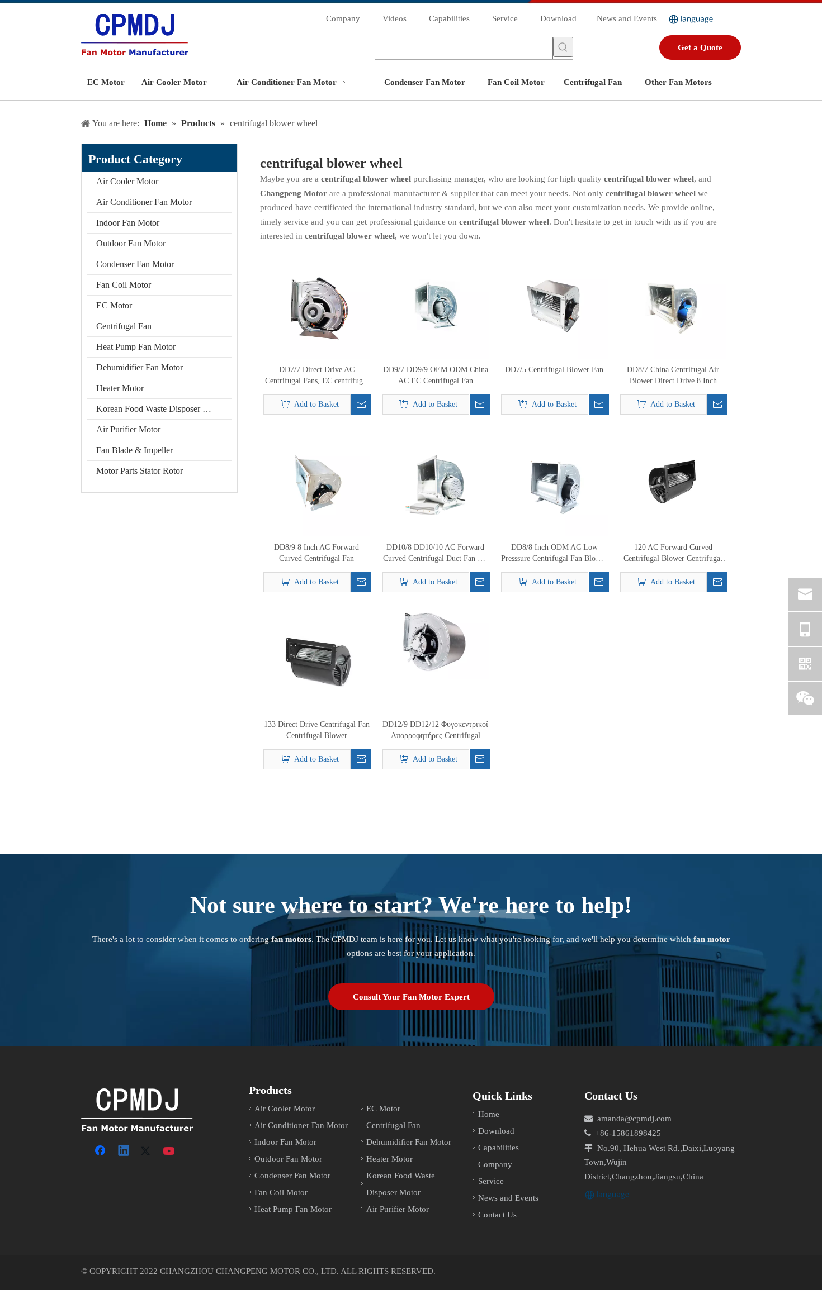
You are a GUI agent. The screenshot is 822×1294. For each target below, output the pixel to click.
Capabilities (449, 18)
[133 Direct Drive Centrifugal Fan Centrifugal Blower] (316, 659)
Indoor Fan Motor (127, 222)
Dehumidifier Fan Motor (139, 367)
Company (343, 18)
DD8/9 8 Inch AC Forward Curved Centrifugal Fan (316, 553)
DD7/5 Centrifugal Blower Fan (554, 369)
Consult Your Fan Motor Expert (411, 996)
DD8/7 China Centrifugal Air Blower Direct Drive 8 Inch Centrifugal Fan (673, 376)
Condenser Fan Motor (135, 264)
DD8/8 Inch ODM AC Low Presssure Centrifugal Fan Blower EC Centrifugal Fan (554, 553)
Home (488, 1114)
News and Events (627, 18)
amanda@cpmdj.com (634, 1118)
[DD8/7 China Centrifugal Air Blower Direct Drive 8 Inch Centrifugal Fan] (673, 305)
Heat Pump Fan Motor (136, 346)
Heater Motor (120, 388)
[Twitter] (147, 1151)
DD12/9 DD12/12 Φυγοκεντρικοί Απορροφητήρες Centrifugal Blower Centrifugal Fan (435, 730)
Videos (394, 18)
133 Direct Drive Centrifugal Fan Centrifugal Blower (317, 730)
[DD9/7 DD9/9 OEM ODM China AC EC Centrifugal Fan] (435, 305)
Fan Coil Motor (123, 284)
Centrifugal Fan (124, 326)
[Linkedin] (124, 1151)
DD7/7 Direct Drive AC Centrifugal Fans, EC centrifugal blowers (317, 376)
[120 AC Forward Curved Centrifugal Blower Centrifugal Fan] (673, 482)
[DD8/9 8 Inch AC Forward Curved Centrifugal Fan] (316, 482)
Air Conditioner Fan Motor (144, 202)
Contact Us (497, 1214)
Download (558, 18)
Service (505, 18)
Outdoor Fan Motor (131, 243)
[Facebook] (101, 1151)
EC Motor (114, 305)
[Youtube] (170, 1151)
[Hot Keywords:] (563, 47)
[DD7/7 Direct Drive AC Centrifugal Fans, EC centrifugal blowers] (316, 305)
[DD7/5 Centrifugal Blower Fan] (554, 305)
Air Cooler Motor (127, 181)
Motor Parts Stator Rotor (139, 470)
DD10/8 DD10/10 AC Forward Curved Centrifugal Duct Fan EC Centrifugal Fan (435, 553)
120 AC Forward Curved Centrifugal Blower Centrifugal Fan (672, 553)
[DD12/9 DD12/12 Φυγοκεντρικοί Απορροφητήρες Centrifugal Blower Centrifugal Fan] (435, 642)
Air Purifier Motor (128, 429)
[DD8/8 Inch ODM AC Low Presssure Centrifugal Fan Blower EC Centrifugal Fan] (554, 482)
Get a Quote (700, 47)
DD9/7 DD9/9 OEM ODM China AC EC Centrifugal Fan (435, 375)
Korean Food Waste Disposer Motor (160, 408)
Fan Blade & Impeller (134, 450)
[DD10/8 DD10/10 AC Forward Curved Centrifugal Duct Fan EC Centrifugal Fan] (435, 482)
